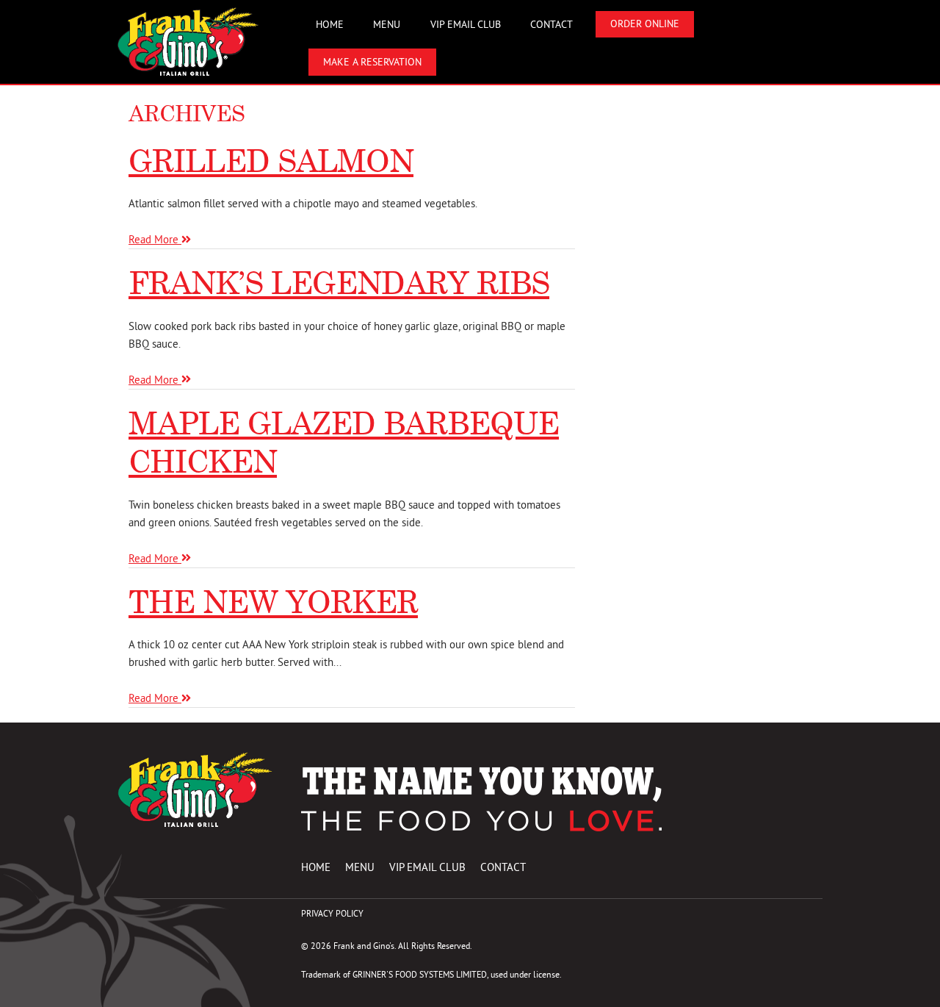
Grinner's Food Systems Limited (419, 974)
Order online (644, 24)
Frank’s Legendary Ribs (339, 282)
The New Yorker (273, 601)
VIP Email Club (465, 24)
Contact (551, 24)
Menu (386, 24)
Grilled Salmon (271, 160)
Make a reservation (372, 62)
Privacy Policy (332, 913)
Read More (155, 239)
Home (330, 24)
